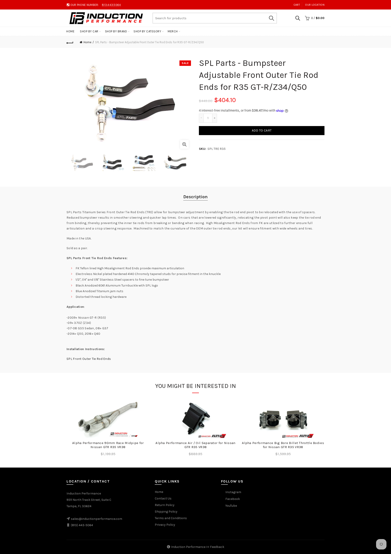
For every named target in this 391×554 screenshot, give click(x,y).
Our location (314, 4)
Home (70, 31)
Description (195, 196)
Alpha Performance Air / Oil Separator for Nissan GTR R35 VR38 (195, 445)
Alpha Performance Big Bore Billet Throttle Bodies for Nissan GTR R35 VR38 (283, 445)
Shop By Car (89, 31)
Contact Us (163, 498)
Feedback (217, 547)
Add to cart (262, 130)
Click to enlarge (184, 144)
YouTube (231, 506)
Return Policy (164, 505)
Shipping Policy (166, 511)
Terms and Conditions (171, 518)
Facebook (232, 499)
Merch (173, 31)
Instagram (233, 492)
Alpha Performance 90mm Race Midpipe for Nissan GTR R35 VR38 (108, 445)
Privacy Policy (165, 525)
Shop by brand (116, 31)
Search (271, 18)
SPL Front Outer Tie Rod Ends (89, 359)
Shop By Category (147, 31)
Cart (296, 4)
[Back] (70, 42)
